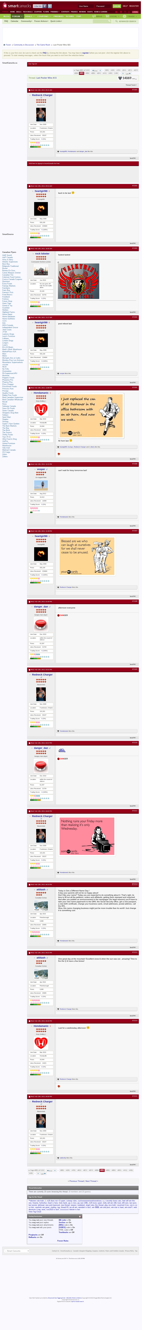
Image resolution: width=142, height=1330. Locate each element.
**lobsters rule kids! (36, 1201)
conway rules (71, 1201)
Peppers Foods (8, 378)
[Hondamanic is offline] (41, 410)
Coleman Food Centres (11, 277)
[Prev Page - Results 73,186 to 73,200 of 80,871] (100, 70)
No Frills (5, 369)
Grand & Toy (7, 306)
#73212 (134, 884)
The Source (7, 432)
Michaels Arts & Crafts (11, 358)
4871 (130, 70)
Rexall (4, 402)
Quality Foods (7, 393)
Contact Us (55, 1251)
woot (43, 1209)
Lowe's (5, 345)
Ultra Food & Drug (9, 439)
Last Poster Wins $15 (46, 78)
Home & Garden (100, 12)
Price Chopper (8, 384)
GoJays (70, 447)
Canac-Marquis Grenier (11, 273)
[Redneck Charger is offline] (41, 114)
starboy (53, 1207)
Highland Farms (8, 312)
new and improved (52, 1205)
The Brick (6, 430)
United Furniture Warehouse (8, 444)
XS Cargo (6, 452)
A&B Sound (7, 255)
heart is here (53, 1203)
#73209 (134, 669)
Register (134, 6)
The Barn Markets (9, 426)
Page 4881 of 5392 (83, 70)
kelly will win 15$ (109, 1203)
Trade (132, 16)
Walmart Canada (9, 450)
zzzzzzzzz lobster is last (70, 1209)
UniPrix (5, 441)
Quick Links (55, 21)
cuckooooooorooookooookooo (90, 1201)
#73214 (134, 1020)
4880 (76, 73)
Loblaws (5, 338)
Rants (90, 12)
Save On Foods (8, 408)
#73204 (134, 317)
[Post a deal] (135, 12)
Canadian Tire (7, 275)
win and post (105, 1207)
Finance (74, 12)
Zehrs (4, 454)
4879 (136, 70)
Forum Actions (40, 21)
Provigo (5, 391)
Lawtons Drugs (8, 334)
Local (114, 16)
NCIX (4, 367)
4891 (99, 73)
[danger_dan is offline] (41, 624)
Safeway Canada (9, 406)
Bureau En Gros (8, 271)
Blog (7, 16)
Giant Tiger (6, 303)
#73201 (134, 90)
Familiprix (6, 288)
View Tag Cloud (35, 1212)
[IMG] (61, 1225)
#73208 (134, 601)
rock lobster (42, 253)
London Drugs (7, 341)
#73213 (134, 952)
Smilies (62, 1222)
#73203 (134, 248)
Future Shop (7, 301)
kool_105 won (123, 1203)
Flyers (46, 12)
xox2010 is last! (52, 1209)
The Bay (5, 428)
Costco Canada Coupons (12, 279)
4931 (105, 73)
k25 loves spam (95, 1203)
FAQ (6, 21)
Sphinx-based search (77, 1301)
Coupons (38, 12)
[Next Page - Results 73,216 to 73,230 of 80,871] (123, 73)
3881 (107, 70)
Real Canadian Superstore (12, 397)
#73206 (134, 464)
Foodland (6, 297)
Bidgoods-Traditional (10, 266)
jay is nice (72, 1203)
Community (26, 21)
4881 (82, 73)
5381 (116, 73)
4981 (110, 73)
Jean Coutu (6, 330)
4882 (87, 73)
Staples (5, 419)
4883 (93, 73)
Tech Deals (27, 12)
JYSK (4, 332)
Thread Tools (130, 85)
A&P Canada (7, 257)
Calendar (14, 21)
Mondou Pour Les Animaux (13, 360)
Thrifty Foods (7, 435)
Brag (99, 16)
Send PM (133, 158)
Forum (17, 16)
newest (73, 1205)
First (95, 71)
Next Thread (91, 1181)
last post (132, 1203)
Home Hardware (8, 316)
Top (78, 16)
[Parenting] (129, 12)
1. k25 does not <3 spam (55, 1201)
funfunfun (43, 1203)
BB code (62, 1220)
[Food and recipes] (125, 12)
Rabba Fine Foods (9, 395)
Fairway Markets (9, 286)
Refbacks (32, 1237)
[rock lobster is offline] (41, 271)
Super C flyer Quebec (11, 424)
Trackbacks (63, 1232)
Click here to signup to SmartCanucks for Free (44, 163)
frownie (35, 1203)
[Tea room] (116, 12)
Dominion (6, 281)
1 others (92, 447)
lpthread (41, 1205)
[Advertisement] (79, 174)
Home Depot (7, 314)
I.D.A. (4, 321)
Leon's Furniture (8, 336)
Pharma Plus (7, 382)
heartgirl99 (63, 151)
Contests (65, 12)
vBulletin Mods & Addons (74, 1298)
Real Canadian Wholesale (12, 400)
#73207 (134, 531)
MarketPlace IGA (9, 352)
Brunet (5, 268)
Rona (4, 404)
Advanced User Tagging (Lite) (56, 1298)
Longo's (5, 343)
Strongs (5, 421)
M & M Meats (7, 347)
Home (12, 12)
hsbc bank (63, 1203)
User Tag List (32, 64)
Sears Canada (8, 411)
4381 (113, 70)
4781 (118, 70)
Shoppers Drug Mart (10, 413)
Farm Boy (6, 290)
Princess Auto (7, 389)
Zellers (5, 457)
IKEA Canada (7, 325)
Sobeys (5, 415)
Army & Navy (7, 260)
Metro (4, 356)
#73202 (134, 186)
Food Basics (7, 295)
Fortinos (5, 299)
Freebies (55, 12)
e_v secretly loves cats (112, 1201)
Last (127, 74)
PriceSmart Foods (9, 386)
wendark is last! (84, 1207)
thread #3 (64, 1207)
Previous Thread (76, 1181)
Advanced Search (127, 21)
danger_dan (83, 151)
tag (58, 1207)
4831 (124, 70)
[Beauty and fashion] (121, 12)
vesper (62, 373)
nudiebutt (81, 1205)
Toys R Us (6, 437)
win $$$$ (95, 1207)
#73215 (134, 1096)
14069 (128, 78)
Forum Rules (62, 1241)
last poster (33, 1205)
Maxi (4, 354)
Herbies (5, 310)
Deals (18, 12)
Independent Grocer (10, 327)
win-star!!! (129, 1207)
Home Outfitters (8, 319)
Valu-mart (6, 448)
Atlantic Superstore (10, 262)
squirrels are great (42, 1207)
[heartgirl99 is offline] (41, 208)
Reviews (82, 12)
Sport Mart (6, 417)
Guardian (5, 308)
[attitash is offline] (41, 905)
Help (125, 6)
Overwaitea (6, 371)
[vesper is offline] (41, 485)
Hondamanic (72, 151)
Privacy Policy (129, 1251)
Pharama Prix (7, 380)
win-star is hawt (117, 1207)
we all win (73, 1207)
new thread (65, 1205)
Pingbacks (33, 1235)
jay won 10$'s (82, 1203)
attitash (41, 889)
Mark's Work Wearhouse (12, 349)
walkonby (63, 1158)
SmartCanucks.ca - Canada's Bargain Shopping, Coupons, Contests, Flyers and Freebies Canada (92, 1251)
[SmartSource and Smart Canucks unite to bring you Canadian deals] (13, 240)
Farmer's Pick (7, 292)
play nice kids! (110, 1205)
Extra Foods (7, 284)
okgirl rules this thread (94, 1205)
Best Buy (6, 264)
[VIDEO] (62, 1227)
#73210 (134, 742)
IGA (4, 323)
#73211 (134, 811)
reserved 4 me (123, 1205)
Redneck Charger (42, 95)
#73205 (134, 387)
